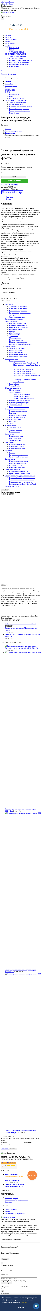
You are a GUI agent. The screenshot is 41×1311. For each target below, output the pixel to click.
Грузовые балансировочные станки (22, 478)
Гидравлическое (11, 346)
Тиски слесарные (15, 440)
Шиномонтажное (11, 321)
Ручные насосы (14, 432)
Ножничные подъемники (18, 311)
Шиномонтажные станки (18, 325)
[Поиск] (2, 18)
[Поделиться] (6, 1293)
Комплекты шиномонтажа (18, 327)
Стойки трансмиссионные (18, 357)
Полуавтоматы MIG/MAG (18, 472)
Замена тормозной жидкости (23, 398)
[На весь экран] (4, 1293)
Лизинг (7, 1212)
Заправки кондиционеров (14, 319)
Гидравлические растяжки (18, 455)
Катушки (12, 413)
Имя (2, 1143)
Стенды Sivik (14, 384)
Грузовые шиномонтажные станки (21, 480)
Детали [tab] (8, 199)
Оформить (12, 74)
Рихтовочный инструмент (18, 457)
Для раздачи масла (15, 430)
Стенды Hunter (14, 386)
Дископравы (13, 336)
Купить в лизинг (15, 181)
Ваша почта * (28, 1143)
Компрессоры (10, 459)
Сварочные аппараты (12, 469)
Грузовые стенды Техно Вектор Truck (22, 484)
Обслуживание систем (13, 388)
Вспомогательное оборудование (20, 344)
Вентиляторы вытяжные (18, 411)
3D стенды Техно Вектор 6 (23, 369)
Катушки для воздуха (17, 467)
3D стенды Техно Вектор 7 (23, 371)
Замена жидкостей (15, 392)
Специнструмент (15, 438)
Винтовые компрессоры (17, 463)
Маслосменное (10, 426)
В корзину (4, 74)
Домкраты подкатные (17, 348)
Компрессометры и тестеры (19, 407)
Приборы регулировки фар (19, 403)
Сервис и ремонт (11, 1209)
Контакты (8, 1202)
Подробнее (23, 1302)
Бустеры (12, 332)
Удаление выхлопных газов (15, 409)
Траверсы (12, 315)
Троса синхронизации (17, 317)
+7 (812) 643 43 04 (11, 1174)
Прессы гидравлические (18, 355)
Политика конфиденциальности (16, 1200)
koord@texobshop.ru (12, 1180)
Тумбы (11, 423)
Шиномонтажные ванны (18, 342)
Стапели (12, 453)
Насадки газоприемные (17, 415)
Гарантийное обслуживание (15, 1214)
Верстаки (12, 421)
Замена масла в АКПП (21, 396)
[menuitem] (8, 35)
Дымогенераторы (15, 405)
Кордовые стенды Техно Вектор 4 (25, 363)
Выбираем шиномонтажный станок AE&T (20, 624)
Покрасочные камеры (17, 449)
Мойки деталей (14, 390)
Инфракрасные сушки (17, 444)
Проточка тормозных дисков (19, 400)
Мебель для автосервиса (13, 419)
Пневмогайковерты (16, 340)
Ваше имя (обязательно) (9, 1247)
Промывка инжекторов (21, 394)
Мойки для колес (15, 338)
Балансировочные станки (18, 323)
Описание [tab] (9, 197)
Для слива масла (15, 428)
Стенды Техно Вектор (17, 361)
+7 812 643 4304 (16, 25)
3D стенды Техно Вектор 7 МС (24, 373)
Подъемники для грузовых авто (20, 482)
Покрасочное (10, 442)
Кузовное (8, 451)
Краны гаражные (15, 350)
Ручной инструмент (16, 436)
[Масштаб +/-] (2, 1293)
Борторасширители (16, 329)
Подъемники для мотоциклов (19, 313)
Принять (20, 1307)
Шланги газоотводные (17, 417)
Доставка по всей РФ (18, 29)
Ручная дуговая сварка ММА (19, 474)
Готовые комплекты (12, 486)
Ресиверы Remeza (15, 465)
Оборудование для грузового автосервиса (20, 476)
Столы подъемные (15, 352)
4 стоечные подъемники (18, 309)
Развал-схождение (11, 359)
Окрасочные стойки (16, 446)
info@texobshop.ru (7, 2)
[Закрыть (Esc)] (8, 1293)
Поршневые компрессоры (18, 461)
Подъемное (9, 304)
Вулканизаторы (14, 334)
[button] (6, 301)
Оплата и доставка (11, 1198)
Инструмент (9, 434)
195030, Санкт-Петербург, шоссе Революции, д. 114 (15, 1185)
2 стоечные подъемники (18, 307)
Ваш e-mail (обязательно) (10, 1253)
